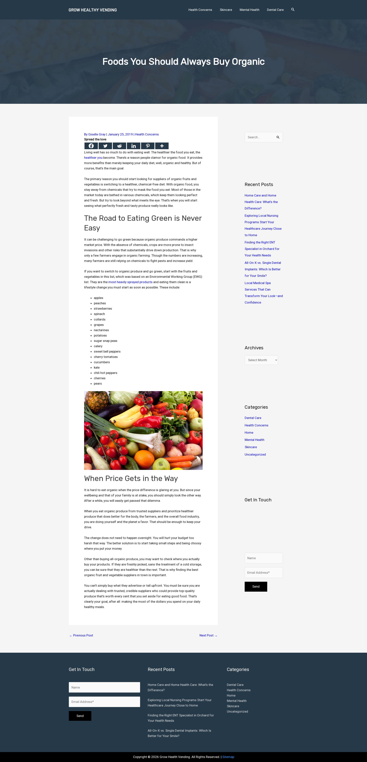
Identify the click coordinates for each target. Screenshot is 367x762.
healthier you (93, 157)
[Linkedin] (133, 146)
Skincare (251, 447)
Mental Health (254, 440)
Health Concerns (147, 134)
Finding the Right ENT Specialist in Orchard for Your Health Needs (262, 248)
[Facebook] (91, 146)
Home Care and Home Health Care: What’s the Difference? (261, 201)
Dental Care (253, 418)
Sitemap (228, 757)
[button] (293, 9)
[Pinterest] (147, 146)
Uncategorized (255, 454)
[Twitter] (105, 146)
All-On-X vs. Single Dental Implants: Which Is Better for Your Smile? (263, 269)
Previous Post (81, 635)
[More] (162, 146)
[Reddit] (119, 146)
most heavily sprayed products (130, 282)
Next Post (209, 635)
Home (249, 432)
